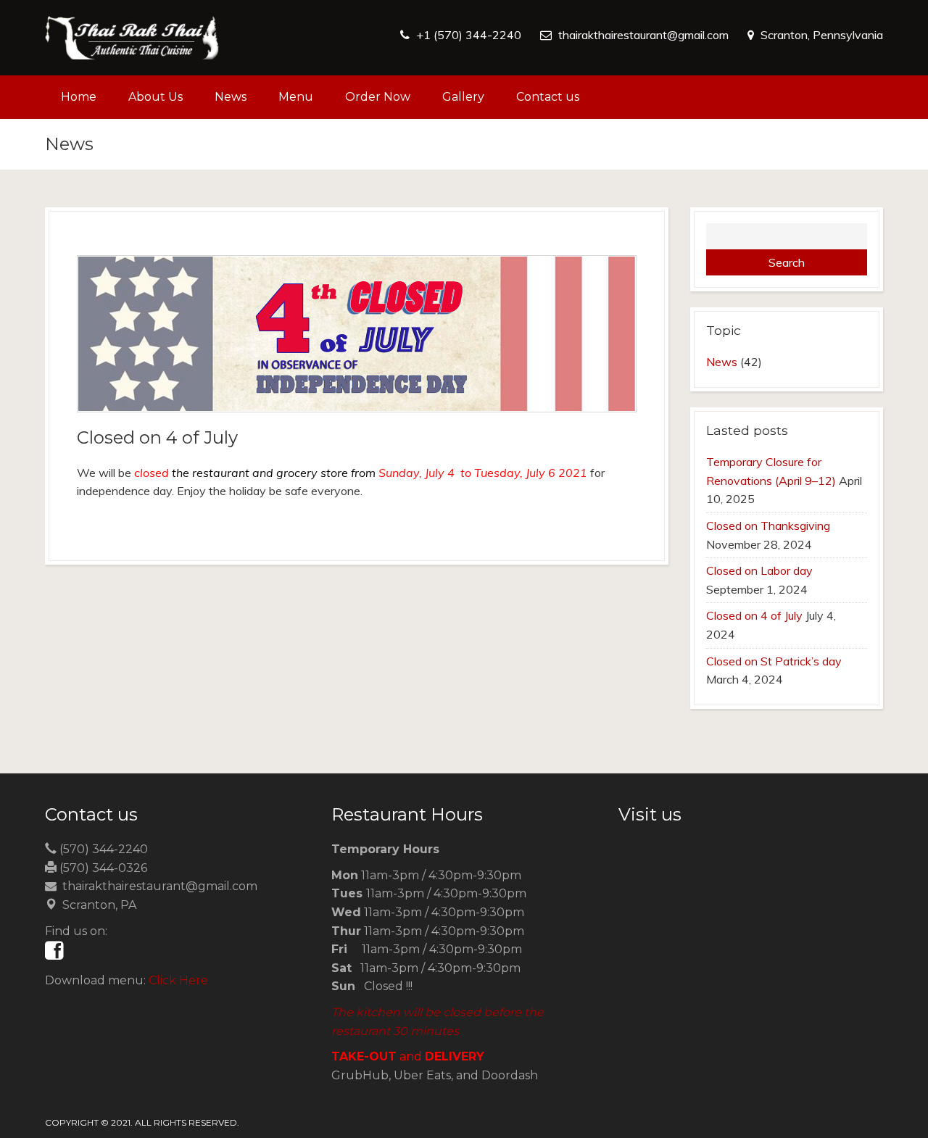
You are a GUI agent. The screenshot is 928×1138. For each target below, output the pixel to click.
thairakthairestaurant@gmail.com (643, 35)
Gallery (463, 97)
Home (78, 97)
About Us (155, 97)
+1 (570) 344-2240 (468, 35)
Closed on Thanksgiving (768, 525)
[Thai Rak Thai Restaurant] (132, 37)
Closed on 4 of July (754, 615)
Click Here (178, 980)
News (230, 97)
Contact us (547, 97)
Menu (295, 97)
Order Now (377, 97)
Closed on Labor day (759, 570)
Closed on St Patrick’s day (774, 661)
